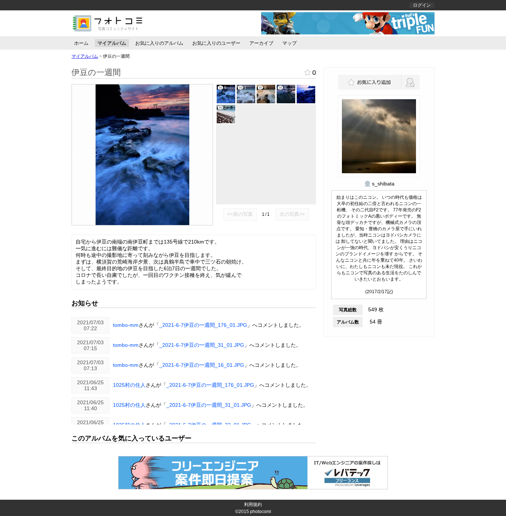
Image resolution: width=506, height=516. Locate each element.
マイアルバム (111, 43)
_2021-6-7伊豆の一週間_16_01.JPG (201, 365)
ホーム (81, 43)
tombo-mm (126, 325)
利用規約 (253, 504)
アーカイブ (261, 43)
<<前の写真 (240, 214)
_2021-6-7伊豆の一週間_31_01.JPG (201, 345)
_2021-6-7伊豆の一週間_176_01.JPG (203, 325)
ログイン (422, 5)
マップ (289, 43)
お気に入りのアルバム (159, 43)
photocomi (260, 511)
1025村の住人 (129, 385)
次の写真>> (292, 214)
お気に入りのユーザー (216, 43)
